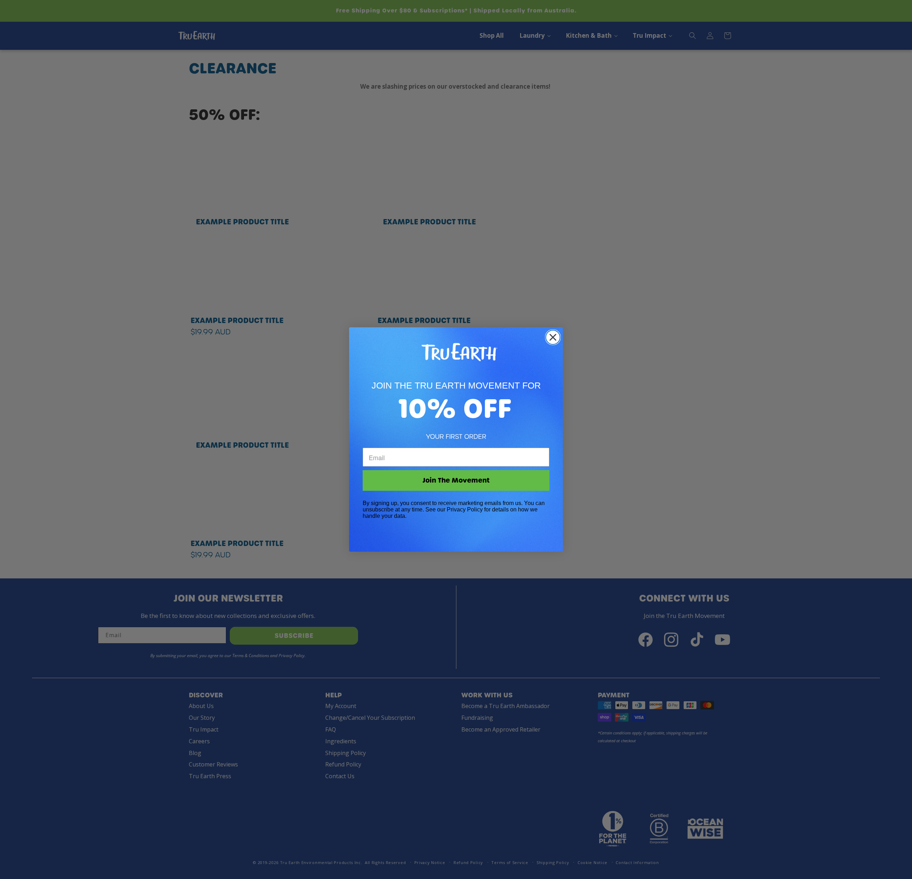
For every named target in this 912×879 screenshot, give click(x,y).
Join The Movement (456, 480)
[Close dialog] (553, 337)
